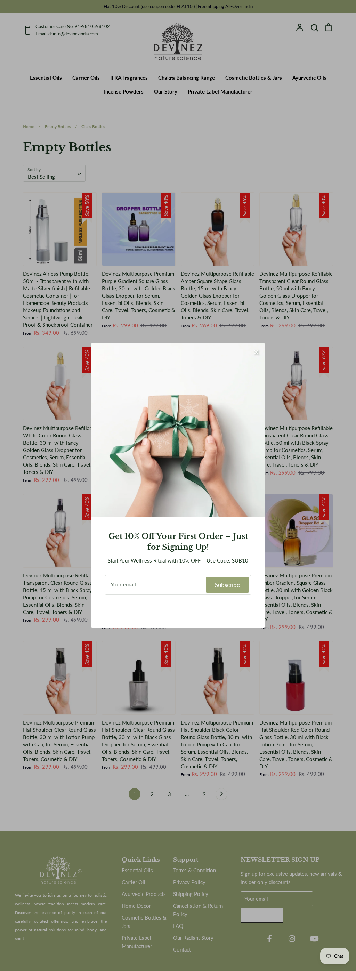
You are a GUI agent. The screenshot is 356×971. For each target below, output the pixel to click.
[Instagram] (178, 609)
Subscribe (227, 585)
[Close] (256, 352)
